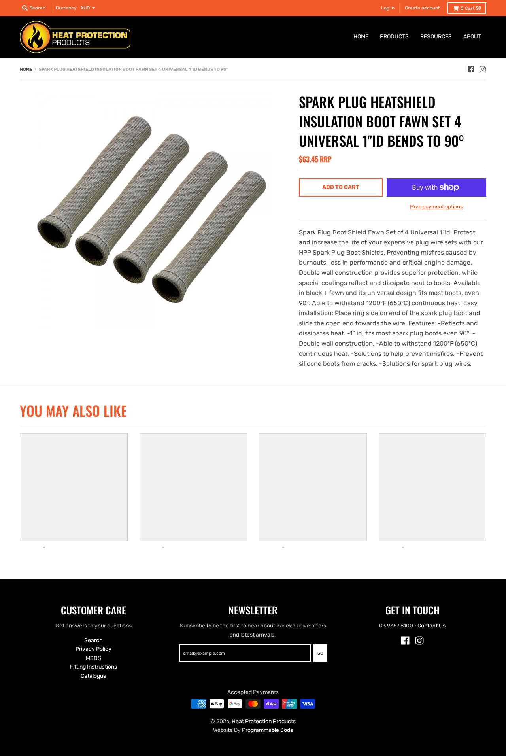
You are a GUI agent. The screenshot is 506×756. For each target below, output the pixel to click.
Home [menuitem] (360, 36)
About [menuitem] (472, 36)
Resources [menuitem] (436, 36)
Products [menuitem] (394, 36)
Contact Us (431, 625)
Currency (66, 8)
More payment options (436, 207)
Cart (471, 7)
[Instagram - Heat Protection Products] (482, 69)
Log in (388, 8)
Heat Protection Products (264, 721)
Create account (422, 8)
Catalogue (93, 676)
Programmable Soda (267, 730)
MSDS (93, 658)
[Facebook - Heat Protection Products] (470, 69)
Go (320, 653)
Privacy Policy (93, 649)
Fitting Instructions (93, 666)
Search (93, 640)
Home (26, 69)
